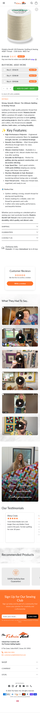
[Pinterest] (20, 686)
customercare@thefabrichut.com (15, 655)
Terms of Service (27, 620)
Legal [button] (4, 674)
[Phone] (31, 686)
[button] (6, 3)
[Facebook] (9, 686)
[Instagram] (13, 686)
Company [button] (6, 668)
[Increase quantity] (10, 88)
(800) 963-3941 (9, 652)
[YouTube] (23, 686)
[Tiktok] (16, 686)
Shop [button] (4, 662)
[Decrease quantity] (4, 88)
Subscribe (32, 616)
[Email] (27, 686)
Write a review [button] (20, 283)
